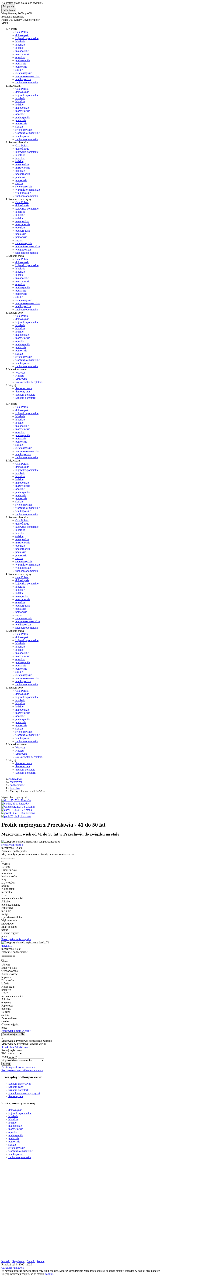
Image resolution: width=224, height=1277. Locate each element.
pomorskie (21, 66)
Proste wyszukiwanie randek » (18, 1067)
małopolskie (22, 50)
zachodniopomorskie (26, 82)
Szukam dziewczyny (19, 1083)
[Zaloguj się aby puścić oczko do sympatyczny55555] (8, 858)
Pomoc (40, 1261)
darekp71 (6, 945)
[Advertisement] (106, 1186)
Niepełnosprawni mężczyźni (24, 1093)
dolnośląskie (22, 35)
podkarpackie (22, 60)
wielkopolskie (23, 79)
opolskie (20, 57)
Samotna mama (23, 388)
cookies (49, 1273)
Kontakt (5, 1261)
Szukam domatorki (25, 397)
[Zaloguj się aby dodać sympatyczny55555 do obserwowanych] (11, 858)
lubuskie (20, 44)
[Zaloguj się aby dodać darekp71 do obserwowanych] (11, 956)
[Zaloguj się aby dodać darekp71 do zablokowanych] (14, 956)
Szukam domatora (25, 394)
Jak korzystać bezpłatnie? (29, 382)
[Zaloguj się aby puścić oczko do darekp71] (8, 956)
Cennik (31, 1261)
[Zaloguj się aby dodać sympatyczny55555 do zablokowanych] (14, 858)
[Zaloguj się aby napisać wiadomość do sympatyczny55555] (5, 858)
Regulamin (18, 1261)
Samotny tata (22, 391)
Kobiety (19, 375)
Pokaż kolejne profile (13, 1034)
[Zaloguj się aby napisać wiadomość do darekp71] (5, 956)
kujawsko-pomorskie (26, 38)
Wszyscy (20, 372)
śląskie (19, 69)
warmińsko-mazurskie (27, 76)
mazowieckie (22, 54)
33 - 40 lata (7, 1047)
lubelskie (20, 41)
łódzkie (19, 47)
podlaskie (20, 63)
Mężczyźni (21, 378)
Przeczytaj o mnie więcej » (16, 939)
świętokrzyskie (23, 72)
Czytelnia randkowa (12, 1267)
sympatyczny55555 (12, 844)
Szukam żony (15, 1086)
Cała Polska (22, 31)
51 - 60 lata (21, 1047)
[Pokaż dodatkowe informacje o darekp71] (2, 956)
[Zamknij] (2, 861)
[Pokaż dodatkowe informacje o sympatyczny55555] (2, 858)
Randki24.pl (15, 778)
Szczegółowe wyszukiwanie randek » (22, 1070)
